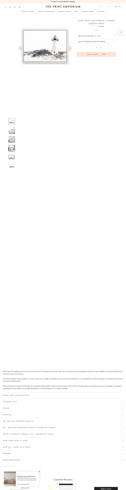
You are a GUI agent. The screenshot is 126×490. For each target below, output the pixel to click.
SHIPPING (7, 415)
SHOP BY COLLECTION (46, 11)
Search (108, 6)
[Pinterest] (19, 7)
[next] (69, 48)
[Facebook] (5, 7)
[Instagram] (15, 7)
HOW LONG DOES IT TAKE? (15, 441)
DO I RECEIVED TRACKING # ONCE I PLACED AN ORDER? (29, 428)
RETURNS (7, 453)
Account (101, 6)
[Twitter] (10, 7)
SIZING (6, 408)
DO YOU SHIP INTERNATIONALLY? (18, 421)
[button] (93, 26)
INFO (76, 11)
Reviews (101, 11)
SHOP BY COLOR (64, 11)
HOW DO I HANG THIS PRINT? (17, 447)
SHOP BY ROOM (88, 11)
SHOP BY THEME (27, 11)
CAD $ (22, 6)
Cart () (117, 7)
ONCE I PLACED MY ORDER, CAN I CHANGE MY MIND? (28, 434)
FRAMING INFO (10, 402)
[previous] (20, 48)
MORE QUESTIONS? (11, 460)
